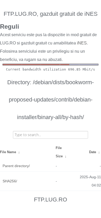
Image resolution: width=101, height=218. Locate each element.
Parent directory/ (16, 166)
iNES (82, 43)
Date (92, 152)
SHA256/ (10, 181)
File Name (8, 152)
